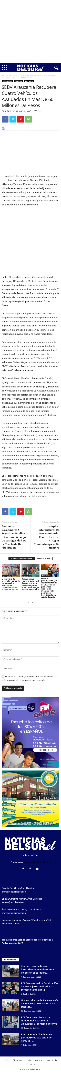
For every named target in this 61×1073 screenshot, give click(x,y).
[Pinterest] (20, 119)
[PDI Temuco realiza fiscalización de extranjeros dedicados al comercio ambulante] (10, 988)
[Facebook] (5, 119)
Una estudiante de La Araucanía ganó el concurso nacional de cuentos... (39, 1003)
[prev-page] (28, 602)
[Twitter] (12, 119)
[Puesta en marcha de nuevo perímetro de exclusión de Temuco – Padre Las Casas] (10, 1039)
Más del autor (43, 558)
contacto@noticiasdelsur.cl (37, 862)
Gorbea (38, 1060)
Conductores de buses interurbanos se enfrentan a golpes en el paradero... (37, 969)
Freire (28, 1060)
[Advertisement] (30, 31)
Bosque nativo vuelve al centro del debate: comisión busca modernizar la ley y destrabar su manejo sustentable (30, 584)
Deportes (31, 1064)
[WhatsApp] (28, 119)
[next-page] (32, 602)
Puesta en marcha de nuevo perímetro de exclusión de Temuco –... (37, 1037)
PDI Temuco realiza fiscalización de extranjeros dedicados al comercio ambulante (39, 986)
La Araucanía (51, 1060)
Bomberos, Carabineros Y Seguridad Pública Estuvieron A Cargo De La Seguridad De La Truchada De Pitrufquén (14, 537)
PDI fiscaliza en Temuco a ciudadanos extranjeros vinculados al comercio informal (39, 1020)
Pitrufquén (18, 1060)
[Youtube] (37, 869)
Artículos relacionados (21, 558)
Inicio (4, 75)
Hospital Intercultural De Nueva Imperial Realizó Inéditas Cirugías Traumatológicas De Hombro (46, 537)
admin (8, 111)
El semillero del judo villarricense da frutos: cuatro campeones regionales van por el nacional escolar (11, 584)
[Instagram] (30, 869)
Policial (18, 81)
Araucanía (13, 75)
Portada (29, 81)
